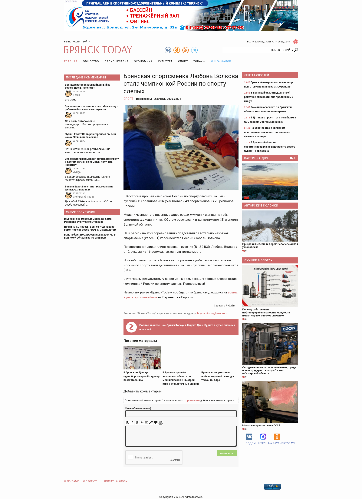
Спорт (183, 61)
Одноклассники (277, 437)
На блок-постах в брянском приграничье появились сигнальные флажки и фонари (267, 132)
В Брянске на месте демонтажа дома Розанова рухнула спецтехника (88, 220)
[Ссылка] (151, 423)
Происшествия (116, 61)
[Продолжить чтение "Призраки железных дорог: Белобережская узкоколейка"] (270, 226)
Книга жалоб (220, 61)
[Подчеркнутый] (137, 423)
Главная (70, 61)
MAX (263, 437)
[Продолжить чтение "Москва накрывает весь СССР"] (270, 402)
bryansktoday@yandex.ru (212, 313)
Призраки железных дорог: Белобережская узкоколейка (270, 246)
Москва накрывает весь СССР (261, 425)
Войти (86, 41)
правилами (193, 400)
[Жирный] (127, 423)
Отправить (226, 453)
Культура (165, 61)
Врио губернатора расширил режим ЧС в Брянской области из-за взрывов (90, 236)
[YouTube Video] (160, 423)
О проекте (90, 481)
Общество (91, 61)
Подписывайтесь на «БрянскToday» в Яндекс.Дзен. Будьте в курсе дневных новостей (187, 327)
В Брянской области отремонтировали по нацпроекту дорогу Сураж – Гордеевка (269, 146)
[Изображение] (146, 423)
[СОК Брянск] (181, 15)
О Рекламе (71, 481)
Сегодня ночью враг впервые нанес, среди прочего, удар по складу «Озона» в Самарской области (269, 370)
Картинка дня (256, 158)
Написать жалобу (114, 481)
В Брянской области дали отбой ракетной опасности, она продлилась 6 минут (268, 97)
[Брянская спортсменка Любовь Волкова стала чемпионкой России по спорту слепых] (181, 147)
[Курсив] (132, 423)
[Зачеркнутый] (142, 423)
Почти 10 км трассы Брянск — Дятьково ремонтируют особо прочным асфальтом (90, 228)
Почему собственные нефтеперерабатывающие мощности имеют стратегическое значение (266, 312)
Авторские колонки (261, 205)
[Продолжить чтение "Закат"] (270, 181)
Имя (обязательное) (138, 408)
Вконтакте (249, 437)
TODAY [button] (197, 61)
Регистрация (72, 41)
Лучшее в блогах (258, 260)
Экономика (143, 61)
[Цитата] (156, 423)
